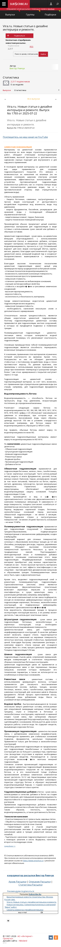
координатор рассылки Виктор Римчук (30, 875)
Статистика (11, 77)
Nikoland (23, 940)
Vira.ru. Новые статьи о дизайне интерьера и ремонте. (25, 27)
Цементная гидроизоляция (18, 146)
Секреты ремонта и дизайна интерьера (25, 909)
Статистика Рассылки (30, 884)
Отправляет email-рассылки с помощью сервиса (30, 9)
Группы (30, 14)
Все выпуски (33, 98)
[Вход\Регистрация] (50, 4)
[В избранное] (8, 921)
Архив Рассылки (17, 881)
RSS (31, 46)
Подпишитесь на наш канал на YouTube (25, 137)
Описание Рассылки (40, 881)
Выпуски (10, 14)
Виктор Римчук (17, 68)
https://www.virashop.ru (33, 860)
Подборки (50, 14)
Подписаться (19, 36)
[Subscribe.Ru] (19, 4)
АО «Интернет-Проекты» (18, 937)
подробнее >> (9, 846)
